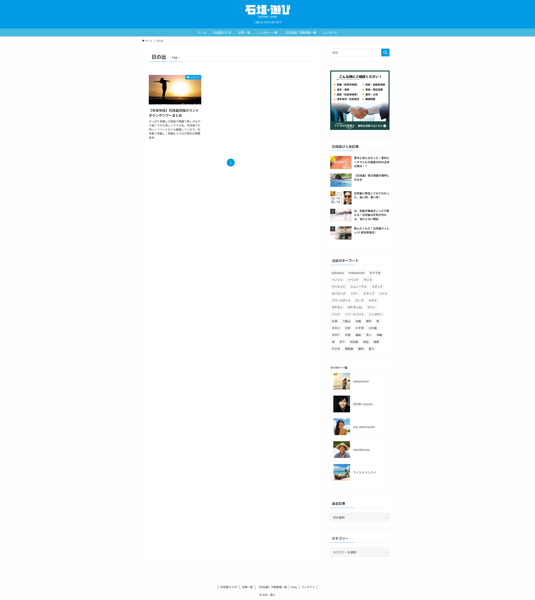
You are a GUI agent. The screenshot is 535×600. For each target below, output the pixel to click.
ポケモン (337, 307)
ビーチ (360, 300)
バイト (383, 293)
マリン (371, 307)
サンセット (338, 286)
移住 (366, 342)
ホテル (373, 300)
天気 (347, 328)
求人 (368, 335)
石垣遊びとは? (229, 587)
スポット (377, 286)
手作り (336, 335)
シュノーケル (358, 286)
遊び (371, 349)
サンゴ (368, 280)
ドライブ (368, 293)
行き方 (336, 349)
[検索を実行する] (385, 52)
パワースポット (341, 300)
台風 (358, 321)
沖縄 (379, 335)
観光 (361, 349)
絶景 (376, 342)
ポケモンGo (355, 307)
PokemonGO (357, 273)
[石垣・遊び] (267, 11)
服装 (358, 335)
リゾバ (336, 314)
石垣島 (354, 342)
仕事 (334, 321)
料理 (347, 335)
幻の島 (373, 328)
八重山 (346, 321)
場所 (368, 321)
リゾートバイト (354, 314)
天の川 (336, 328)
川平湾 (359, 328)
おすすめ (375, 273)
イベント (353, 280)
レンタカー (376, 314)
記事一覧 (247, 587)
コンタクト (308, 587)
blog (294, 587)
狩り (342, 342)
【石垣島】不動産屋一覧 (272, 587)
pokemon (338, 273)
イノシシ (337, 280)
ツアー (354, 293)
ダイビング (338, 293)
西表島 (349, 349)
